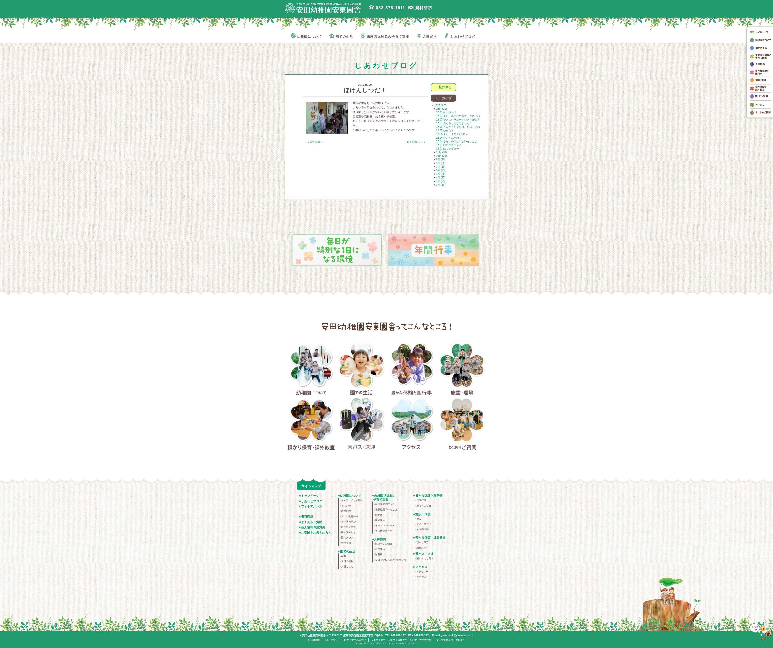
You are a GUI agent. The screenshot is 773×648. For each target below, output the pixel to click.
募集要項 (380, 549)
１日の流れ (347, 561)
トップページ (310, 495)
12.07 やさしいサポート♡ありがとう (458, 119)
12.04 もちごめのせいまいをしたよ (456, 141)
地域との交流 (423, 505)
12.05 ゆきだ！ (445, 130)
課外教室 (421, 547)
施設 (418, 518)
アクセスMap (423, 571)
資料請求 (307, 516)
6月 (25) (440, 170)
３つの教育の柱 (349, 516)
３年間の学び (348, 521)
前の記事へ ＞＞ (416, 141)
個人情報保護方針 (313, 527)
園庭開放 (380, 520)
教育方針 (346, 505)
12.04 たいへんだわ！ (449, 137)
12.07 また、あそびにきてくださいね (458, 115)
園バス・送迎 (361, 424)
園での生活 (361, 370)
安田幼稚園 (314, 640)
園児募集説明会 (383, 543)
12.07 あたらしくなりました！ (454, 123)
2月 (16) (440, 184)
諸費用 (378, 554)
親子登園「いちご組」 (387, 509)
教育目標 (346, 511)
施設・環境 (462, 370)
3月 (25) (440, 181)
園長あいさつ (348, 526)
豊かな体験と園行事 (411, 370)
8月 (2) (440, 163)
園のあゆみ (347, 537)
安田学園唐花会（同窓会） (450, 640)
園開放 (378, 514)
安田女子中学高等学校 (354, 640)
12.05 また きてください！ (452, 134)
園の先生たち (348, 532)
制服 (343, 556)
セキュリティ (423, 524)
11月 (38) (441, 152)
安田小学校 (331, 640)
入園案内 (380, 539)
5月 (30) (440, 173)
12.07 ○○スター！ (446, 112)
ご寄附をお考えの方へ (316, 532)
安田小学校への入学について (391, 559)
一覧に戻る (443, 87)
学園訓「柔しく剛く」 (353, 500)
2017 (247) (439, 105)
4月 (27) (440, 177)
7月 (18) (440, 166)
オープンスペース (385, 525)
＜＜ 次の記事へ (313, 141)
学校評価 (346, 543)
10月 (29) (441, 155)
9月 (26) (440, 159)
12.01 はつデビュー (447, 148)
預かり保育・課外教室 (311, 424)
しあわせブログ (311, 501)
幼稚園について (311, 370)
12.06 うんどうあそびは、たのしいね (458, 126)
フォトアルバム (311, 506)
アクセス (411, 424)
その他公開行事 (383, 530)
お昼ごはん (347, 566)
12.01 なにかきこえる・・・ (452, 144)
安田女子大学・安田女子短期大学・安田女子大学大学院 (401, 640)
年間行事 (421, 500)
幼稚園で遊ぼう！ (385, 504)
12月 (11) (441, 108)
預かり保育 (422, 542)
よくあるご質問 (462, 424)
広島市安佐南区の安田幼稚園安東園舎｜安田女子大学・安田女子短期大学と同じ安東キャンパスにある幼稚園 (323, 8)
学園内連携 (422, 529)
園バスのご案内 (424, 558)
